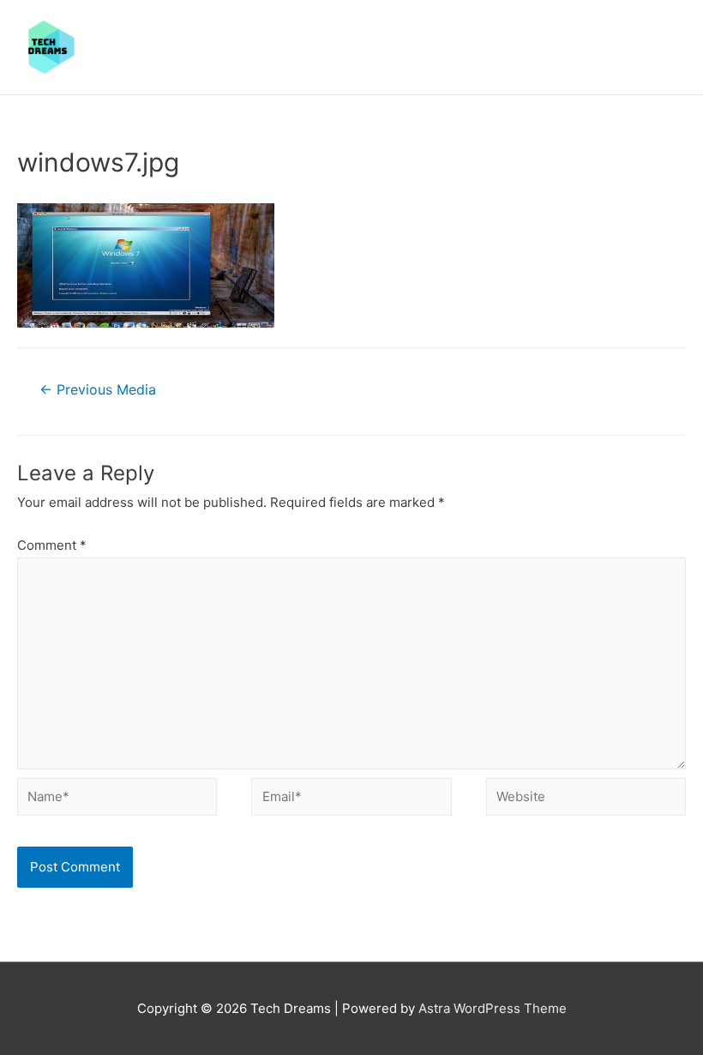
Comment (52, 545)
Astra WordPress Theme (492, 1008)
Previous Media (97, 390)
